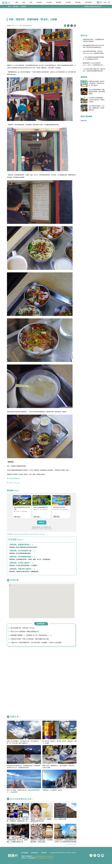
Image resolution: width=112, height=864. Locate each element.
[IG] (94, 855)
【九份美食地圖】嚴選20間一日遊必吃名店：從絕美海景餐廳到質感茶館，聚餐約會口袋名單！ (94, 70)
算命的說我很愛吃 (15, 478)
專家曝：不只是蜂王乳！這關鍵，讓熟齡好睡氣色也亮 (42, 820)
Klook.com (84, 120)
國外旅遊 (58, 2)
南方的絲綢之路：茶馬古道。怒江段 (22, 628)
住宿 (31, 2)
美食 (23, 2)
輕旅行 (6, 2)
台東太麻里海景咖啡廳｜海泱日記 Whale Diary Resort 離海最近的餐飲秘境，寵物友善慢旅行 (94, 52)
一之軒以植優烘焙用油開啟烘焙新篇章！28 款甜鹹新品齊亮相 (93, 58)
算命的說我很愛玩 (27, 25)
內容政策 (43, 852)
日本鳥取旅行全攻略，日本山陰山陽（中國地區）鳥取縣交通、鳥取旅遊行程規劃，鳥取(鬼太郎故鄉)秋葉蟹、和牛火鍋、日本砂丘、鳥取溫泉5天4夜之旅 (18, 820)
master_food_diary (15, 482)
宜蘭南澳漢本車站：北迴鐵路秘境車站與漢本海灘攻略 (93, 40)
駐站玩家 (78, 2)
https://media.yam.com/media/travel (44, 856)
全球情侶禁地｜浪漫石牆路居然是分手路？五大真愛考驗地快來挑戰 (65, 841)
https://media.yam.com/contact (44, 858)
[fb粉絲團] (90, 855)
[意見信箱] (98, 855)
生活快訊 (68, 2)
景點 (16, 2)
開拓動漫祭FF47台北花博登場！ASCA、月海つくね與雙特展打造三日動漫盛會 (94, 64)
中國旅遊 (23, 6)
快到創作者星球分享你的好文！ (93, 6)
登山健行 (39, 2)
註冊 (105, 2)
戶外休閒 (48, 2)
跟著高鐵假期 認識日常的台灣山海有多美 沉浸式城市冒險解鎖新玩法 (93, 46)
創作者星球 (88, 2)
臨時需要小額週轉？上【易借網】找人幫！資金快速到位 (29, 635)
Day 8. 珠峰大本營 (60, 819)
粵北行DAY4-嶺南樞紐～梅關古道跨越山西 (25, 631)
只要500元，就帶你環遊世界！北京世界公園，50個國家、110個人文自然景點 (36, 642)
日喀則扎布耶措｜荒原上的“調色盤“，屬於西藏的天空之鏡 (30, 639)
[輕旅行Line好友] (102, 855)
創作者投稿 (24, 852)
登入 (101, 2)
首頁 (9, 6)
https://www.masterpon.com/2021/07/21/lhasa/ (29, 534)
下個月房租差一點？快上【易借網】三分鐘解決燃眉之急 (17, 841)
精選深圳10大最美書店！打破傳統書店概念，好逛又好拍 (42, 841)
